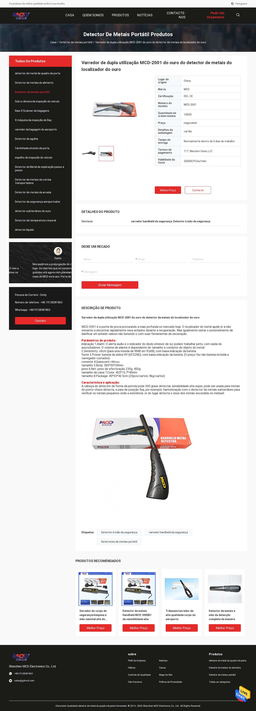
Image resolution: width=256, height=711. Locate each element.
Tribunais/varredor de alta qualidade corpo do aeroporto (181, 615)
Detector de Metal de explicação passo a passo (39, 168)
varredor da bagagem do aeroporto (36, 129)
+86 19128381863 (51, 302)
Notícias (163, 660)
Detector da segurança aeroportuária (37, 201)
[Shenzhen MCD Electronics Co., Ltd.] (21, 15)
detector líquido (24, 229)
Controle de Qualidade (139, 675)
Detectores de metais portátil (119, 541)
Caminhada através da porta (32, 148)
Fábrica (131, 667)
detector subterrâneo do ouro (33, 211)
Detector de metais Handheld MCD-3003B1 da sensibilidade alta (137, 615)
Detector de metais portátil (75, 42)
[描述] (238, 15)
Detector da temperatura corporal (35, 220)
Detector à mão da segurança (119, 532)
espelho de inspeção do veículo (33, 157)
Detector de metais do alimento (34, 82)
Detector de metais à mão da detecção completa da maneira (222, 615)
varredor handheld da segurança (168, 532)
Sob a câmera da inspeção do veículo (37, 101)
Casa (53, 42)
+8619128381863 (39, 309)
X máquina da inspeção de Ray (33, 120)
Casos (162, 667)
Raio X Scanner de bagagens (32, 110)
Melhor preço (168, 190)
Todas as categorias (219, 682)
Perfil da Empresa (137, 660)
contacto (198, 190)
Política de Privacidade (170, 682)
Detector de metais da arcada (33, 192)
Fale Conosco (135, 682)
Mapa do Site (165, 675)
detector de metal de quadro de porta (37, 73)
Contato (40, 321)
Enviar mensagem (109, 285)
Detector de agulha (26, 138)
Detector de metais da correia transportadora (33, 181)
